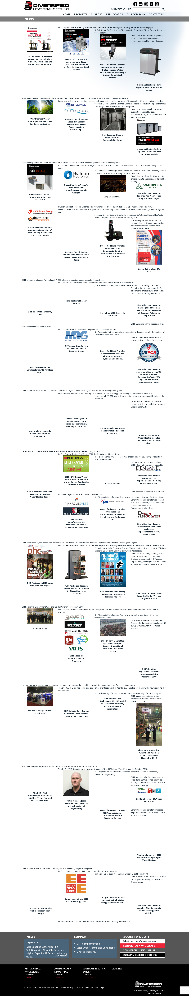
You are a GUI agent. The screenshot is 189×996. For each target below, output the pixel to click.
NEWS (30, 936)
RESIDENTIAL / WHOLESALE (139, 945)
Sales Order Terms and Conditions (96, 947)
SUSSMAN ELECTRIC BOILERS (140, 954)
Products (30, 974)
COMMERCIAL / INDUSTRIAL (139, 950)
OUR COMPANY (136, 14)
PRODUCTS (80, 14)
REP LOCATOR (114, 14)
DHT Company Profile (88, 943)
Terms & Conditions (84, 987)
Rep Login (99, 987)
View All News (61, 955)
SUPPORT (96, 14)
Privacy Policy (67, 987)
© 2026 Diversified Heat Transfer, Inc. (41, 987)
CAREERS (117, 968)
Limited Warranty (86, 951)
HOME (66, 14)
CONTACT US (157, 14)
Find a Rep (30, 977)
